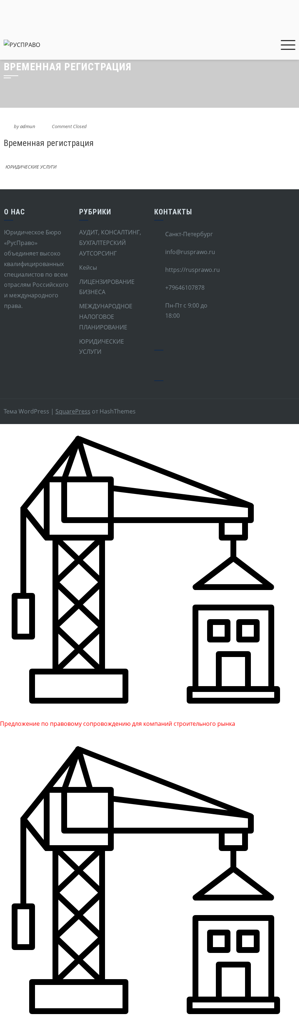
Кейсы (88, 268)
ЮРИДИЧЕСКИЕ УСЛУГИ (31, 166)
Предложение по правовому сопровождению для (71, 724)
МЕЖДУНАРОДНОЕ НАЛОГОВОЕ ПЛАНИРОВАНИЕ (105, 316)
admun (27, 126)
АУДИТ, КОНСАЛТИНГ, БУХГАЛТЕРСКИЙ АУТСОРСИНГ (110, 242)
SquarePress (72, 411)
